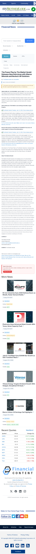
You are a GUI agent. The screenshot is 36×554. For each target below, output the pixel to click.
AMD (3, 441)
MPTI (8, 307)
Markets (6, 56)
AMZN (3, 436)
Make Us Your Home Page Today (12, 511)
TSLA (3, 461)
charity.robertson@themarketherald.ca (11, 242)
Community (24, 3)
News (4, 3)
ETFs (23, 56)
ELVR (17, 424)
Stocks (15, 56)
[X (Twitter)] (11, 491)
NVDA (3, 455)
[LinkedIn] (20, 491)
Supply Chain (9, 304)
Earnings (8, 421)
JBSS (8, 366)
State (19, 15)
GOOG (4, 447)
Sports (13, 3)
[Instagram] (25, 491)
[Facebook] (16, 491)
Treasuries (6, 68)
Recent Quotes (7, 46)
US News (26, 15)
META (3, 450)
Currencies (16, 65)
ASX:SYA (13, 424)
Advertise (13, 527)
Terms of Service (12, 535)
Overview (5, 65)
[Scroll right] (34, 3)
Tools (5, 61)
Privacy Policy (25, 535)
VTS (8, 395)
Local (13, 15)
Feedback (18, 551)
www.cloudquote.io (18, 480)
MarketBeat (7, 301)
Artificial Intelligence (11, 335)
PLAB (8, 338)
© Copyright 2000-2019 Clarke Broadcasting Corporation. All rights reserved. (18, 539)
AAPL (3, 439)
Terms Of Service (21, 486)
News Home (5, 15)
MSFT (3, 452)
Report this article (7, 271)
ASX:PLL (9, 424)
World (33, 15)
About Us (5, 527)
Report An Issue (28, 527)
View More (29, 430)
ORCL (3, 458)
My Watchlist (20, 46)
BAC (3, 444)
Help (20, 527)
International (24, 65)
